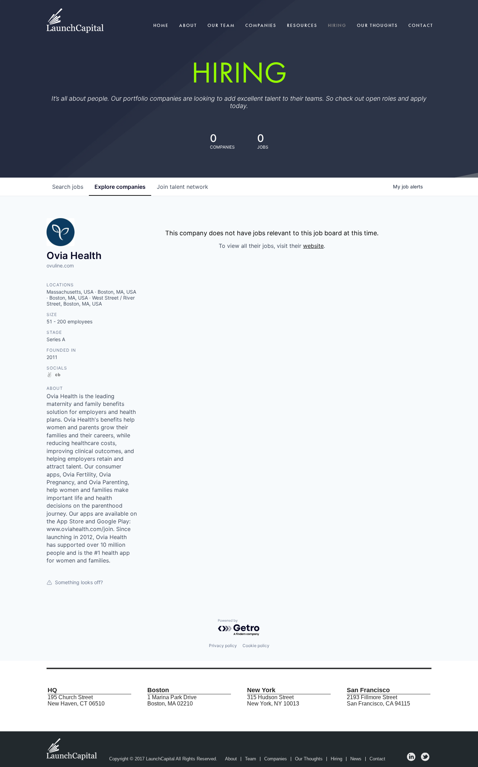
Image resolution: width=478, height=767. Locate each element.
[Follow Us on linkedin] (411, 759)
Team (250, 759)
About (188, 25)
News (355, 759)
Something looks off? (79, 582)
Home (161, 25)
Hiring (337, 25)
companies (120, 186)
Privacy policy (223, 645)
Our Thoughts (377, 25)
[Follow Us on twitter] (425, 759)
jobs (67, 186)
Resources (302, 25)
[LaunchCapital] (72, 749)
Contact (420, 25)
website (313, 245)
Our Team (221, 25)
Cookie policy (255, 645)
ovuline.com (60, 265)
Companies (260, 25)
